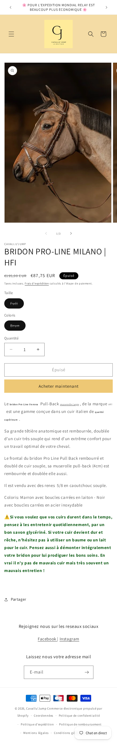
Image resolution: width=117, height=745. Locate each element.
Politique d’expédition (37, 724)
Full (17, 305)
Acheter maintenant (59, 386)
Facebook (47, 638)
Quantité (11, 338)
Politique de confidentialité (79, 715)
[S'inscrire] (87, 672)
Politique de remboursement (80, 724)
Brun (18, 327)
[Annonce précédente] (10, 7)
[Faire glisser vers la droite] (71, 233)
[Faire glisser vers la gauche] (46, 233)
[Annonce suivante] (106, 7)
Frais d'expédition (37, 283)
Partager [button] (18, 599)
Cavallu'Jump (36, 708)
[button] (11, 34)
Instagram (69, 638)
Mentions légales (36, 733)
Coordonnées (43, 715)
